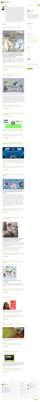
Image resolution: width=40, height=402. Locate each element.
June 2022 (28, 52)
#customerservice (5, 135)
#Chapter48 (18, 369)
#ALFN (20, 166)
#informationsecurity (19, 344)
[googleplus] (6, 108)
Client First (6, 93)
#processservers (11, 105)
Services (12, 387)
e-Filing (15, 162)
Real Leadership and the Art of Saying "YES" (12, 27)
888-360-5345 (33, 386)
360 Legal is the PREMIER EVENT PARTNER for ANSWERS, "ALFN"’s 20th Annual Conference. (12, 143)
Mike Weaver (6, 76)
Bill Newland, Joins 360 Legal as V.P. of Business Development (13, 114)
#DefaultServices (12, 135)
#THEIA (20, 369)
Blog (11, 389)
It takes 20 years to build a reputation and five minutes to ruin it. (13, 218)
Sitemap (12, 383)
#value (13, 254)
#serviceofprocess (7, 105)
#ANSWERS (15, 135)
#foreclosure (8, 210)
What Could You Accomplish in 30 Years (11, 74)
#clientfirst (14, 105)
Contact (12, 388)
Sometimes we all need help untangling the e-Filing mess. (13, 175)
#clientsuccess (21, 208)
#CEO (13, 209)
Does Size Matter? (6, 297)
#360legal (8, 135)
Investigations (17, 162)
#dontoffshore (15, 210)
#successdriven (5, 106)
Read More (3, 64)
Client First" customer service (5, 162)
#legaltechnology (9, 106)
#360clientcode (18, 105)
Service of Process (12, 162)
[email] (7, 108)
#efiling (9, 209)
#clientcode (4, 67)
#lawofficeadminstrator (13, 106)
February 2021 (29, 53)
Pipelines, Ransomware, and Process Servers (12, 324)
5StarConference (19, 106)
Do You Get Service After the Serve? (10, 351)
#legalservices (15, 253)
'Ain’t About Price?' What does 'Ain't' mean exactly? (11, 262)
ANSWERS (4, 160)
